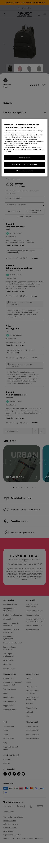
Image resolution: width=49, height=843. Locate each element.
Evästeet (7, 151)
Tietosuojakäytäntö (29, 149)
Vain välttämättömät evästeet (24, 164)
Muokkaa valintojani (24, 171)
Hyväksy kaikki (24, 158)
